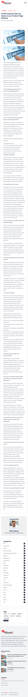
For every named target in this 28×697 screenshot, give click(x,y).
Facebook (5, 577)
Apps (4, 597)
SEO (4, 543)
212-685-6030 (4, 685)
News (4, 563)
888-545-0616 (4, 683)
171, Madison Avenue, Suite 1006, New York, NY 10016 (13, 680)
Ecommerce (6, 582)
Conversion (5, 575)
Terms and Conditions (13, 694)
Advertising (5, 565)
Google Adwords (7, 550)
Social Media (6, 546)
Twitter (5, 590)
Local (4, 580)
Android (5, 599)
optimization (6, 618)
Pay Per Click (6, 560)
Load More (6, 620)
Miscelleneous (6, 558)
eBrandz (7, 692)
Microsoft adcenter (7, 585)
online (4, 594)
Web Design (6, 572)
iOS (4, 602)
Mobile (4, 570)
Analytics (5, 555)
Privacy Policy (4, 694)
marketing (5, 568)
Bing (4, 592)
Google (5, 548)
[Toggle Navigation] (25, 2)
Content (5, 587)
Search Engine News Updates (10, 553)
